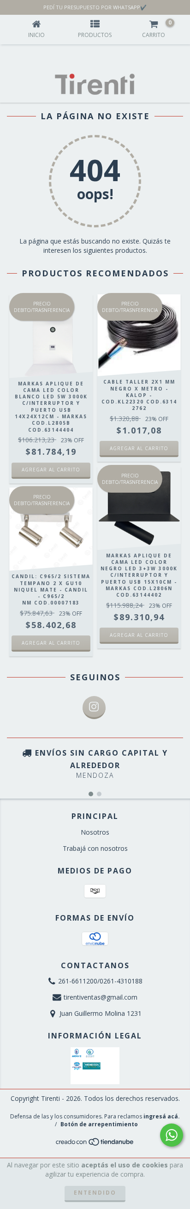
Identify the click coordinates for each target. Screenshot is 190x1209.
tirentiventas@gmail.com (100, 997)
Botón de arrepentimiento (99, 1124)
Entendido (95, 1193)
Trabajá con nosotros (95, 848)
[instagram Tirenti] (94, 707)
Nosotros (95, 832)
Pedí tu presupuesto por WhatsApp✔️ (95, 7)
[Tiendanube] (95, 1144)
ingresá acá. (161, 1116)
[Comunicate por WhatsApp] (171, 1135)
